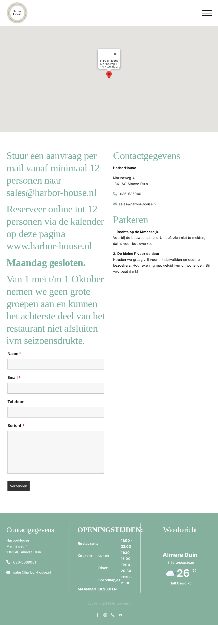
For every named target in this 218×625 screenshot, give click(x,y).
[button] (109, 75)
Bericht (15, 425)
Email (14, 377)
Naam (14, 353)
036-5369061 (131, 194)
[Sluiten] (115, 54)
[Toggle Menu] (207, 13)
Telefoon (15, 401)
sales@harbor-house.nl (137, 204)
